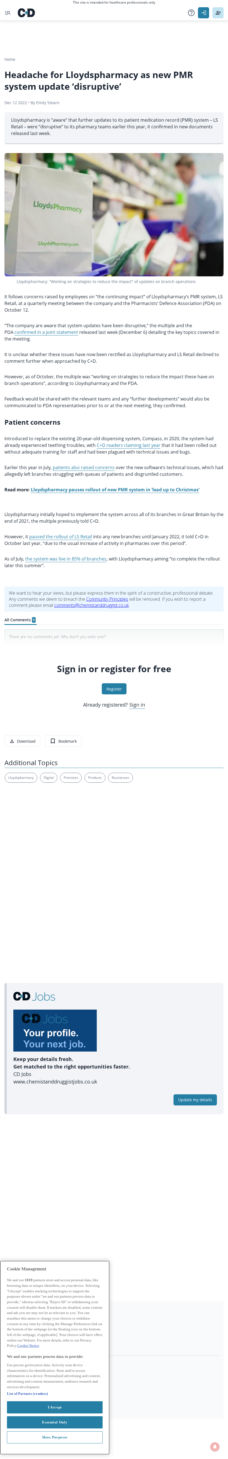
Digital (49, 777)
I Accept (55, 1407)
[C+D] (26, 12)
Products (95, 777)
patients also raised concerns (84, 467)
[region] (55, 1358)
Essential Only (54, 1422)
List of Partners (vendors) (27, 1394)
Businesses (120, 777)
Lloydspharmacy (21, 777)
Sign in (137, 704)
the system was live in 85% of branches (65, 559)
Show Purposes (55, 1437)
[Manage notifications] (214, 1446)
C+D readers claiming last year (128, 445)
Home (9, 59)
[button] (191, 12)
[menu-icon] (7, 12)
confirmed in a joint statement (46, 332)
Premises (71, 777)
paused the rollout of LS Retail (60, 537)
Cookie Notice (28, 1345)
